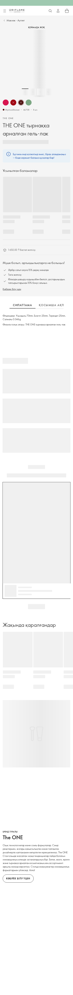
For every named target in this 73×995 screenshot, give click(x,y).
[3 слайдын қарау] (40, 92)
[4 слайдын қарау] (48, 92)
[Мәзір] (5, 11)
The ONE (8, 118)
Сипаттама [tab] (22, 305)
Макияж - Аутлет (16, 20)
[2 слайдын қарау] (32, 92)
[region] (36, 63)
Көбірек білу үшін (12, 289)
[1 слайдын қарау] (25, 92)
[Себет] (66, 10)
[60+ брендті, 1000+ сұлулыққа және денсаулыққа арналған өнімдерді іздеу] (50, 10)
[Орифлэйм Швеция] (16, 10)
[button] (6, 102)
